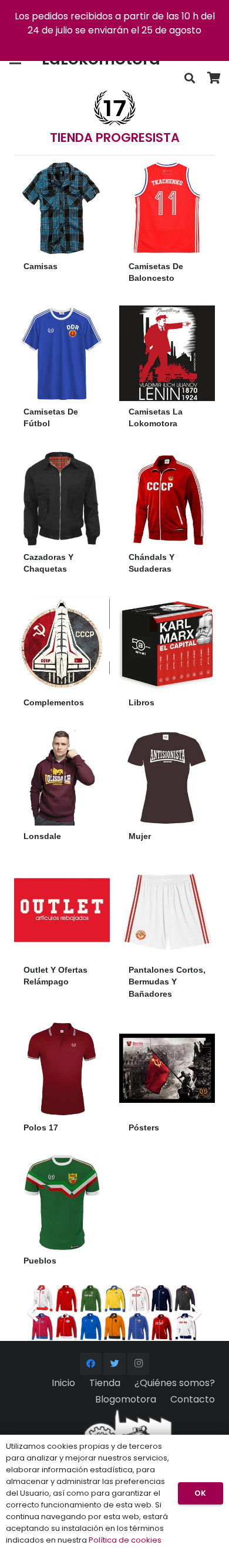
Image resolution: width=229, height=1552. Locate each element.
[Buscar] (189, 78)
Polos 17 (40, 1127)
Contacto (192, 1399)
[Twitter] (114, 1364)
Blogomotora (125, 1399)
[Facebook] (91, 1364)
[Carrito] (214, 78)
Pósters (144, 1127)
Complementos (53, 702)
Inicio (63, 1383)
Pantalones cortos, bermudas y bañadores (167, 981)
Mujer (140, 836)
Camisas (40, 266)
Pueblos (39, 1260)
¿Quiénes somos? (174, 1383)
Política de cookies (125, 1540)
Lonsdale (42, 836)
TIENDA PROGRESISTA (115, 137)
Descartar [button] (115, 44)
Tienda (104, 1383)
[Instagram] (138, 1364)
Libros (141, 702)
